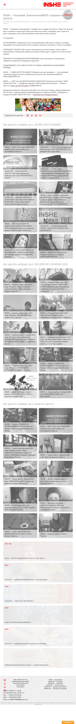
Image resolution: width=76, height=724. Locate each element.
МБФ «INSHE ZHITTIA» (21, 680)
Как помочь (20, 687)
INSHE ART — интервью (55, 683)
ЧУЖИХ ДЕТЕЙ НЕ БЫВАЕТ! (22, 22)
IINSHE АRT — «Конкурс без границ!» (55, 688)
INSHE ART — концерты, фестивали (55, 687)
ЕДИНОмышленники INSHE (20, 681)
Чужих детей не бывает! (19, 86)
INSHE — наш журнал (55, 680)
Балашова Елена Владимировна (45, 95)
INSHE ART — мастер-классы (55, 685)
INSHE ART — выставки (55, 681)
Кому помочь (20, 685)
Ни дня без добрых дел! (20, 683)
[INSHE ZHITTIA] (58, 4)
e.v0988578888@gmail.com (18, 699)
